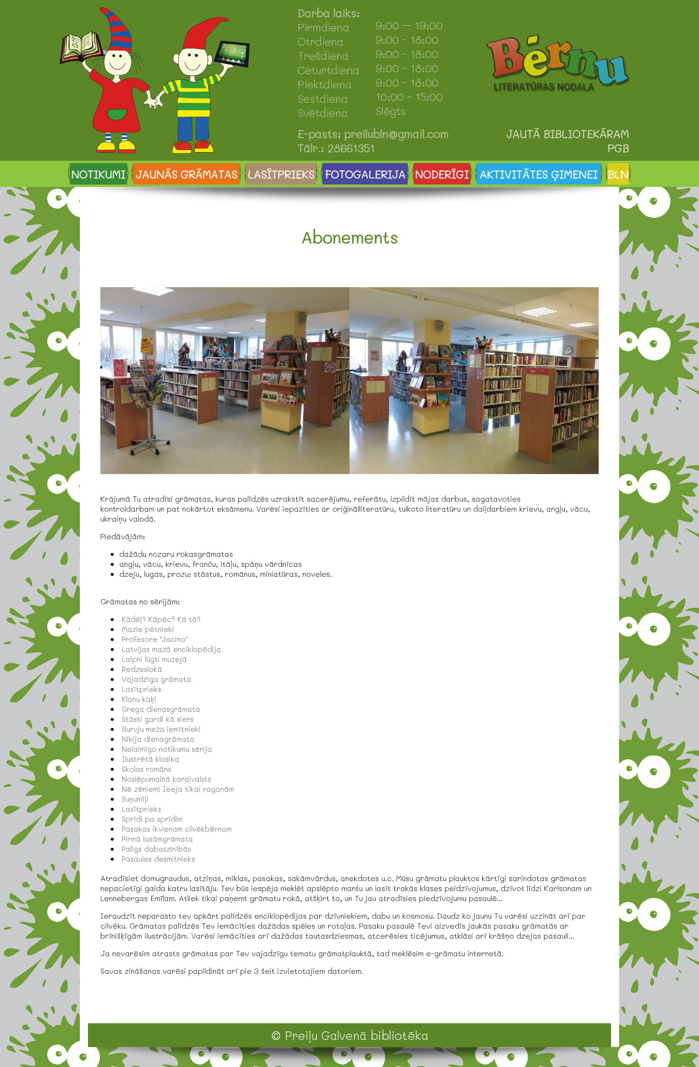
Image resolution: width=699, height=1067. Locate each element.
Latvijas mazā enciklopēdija (171, 649)
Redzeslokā (142, 669)
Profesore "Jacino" (155, 639)
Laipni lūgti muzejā (154, 659)
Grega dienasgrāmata (161, 709)
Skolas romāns (146, 769)
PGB (618, 148)
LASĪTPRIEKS (281, 174)
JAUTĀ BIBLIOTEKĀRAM (567, 133)
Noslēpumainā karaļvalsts (166, 779)
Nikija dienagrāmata (158, 739)
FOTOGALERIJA (365, 174)
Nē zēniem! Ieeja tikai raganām (178, 789)
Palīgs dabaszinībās (156, 849)
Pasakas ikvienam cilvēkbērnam (177, 829)
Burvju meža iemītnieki (161, 729)
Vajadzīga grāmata (156, 679)
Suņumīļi (135, 799)
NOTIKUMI (98, 174)
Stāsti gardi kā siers (158, 719)
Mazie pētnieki (148, 629)
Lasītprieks (141, 689)
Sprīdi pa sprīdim (152, 819)
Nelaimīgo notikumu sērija (167, 749)
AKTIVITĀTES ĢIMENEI (539, 174)
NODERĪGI (442, 174)
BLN (618, 174)
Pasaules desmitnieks (158, 858)
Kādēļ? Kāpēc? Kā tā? (161, 619)
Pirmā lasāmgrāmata (157, 839)
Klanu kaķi (139, 699)
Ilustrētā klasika (150, 759)
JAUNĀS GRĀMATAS (186, 174)
